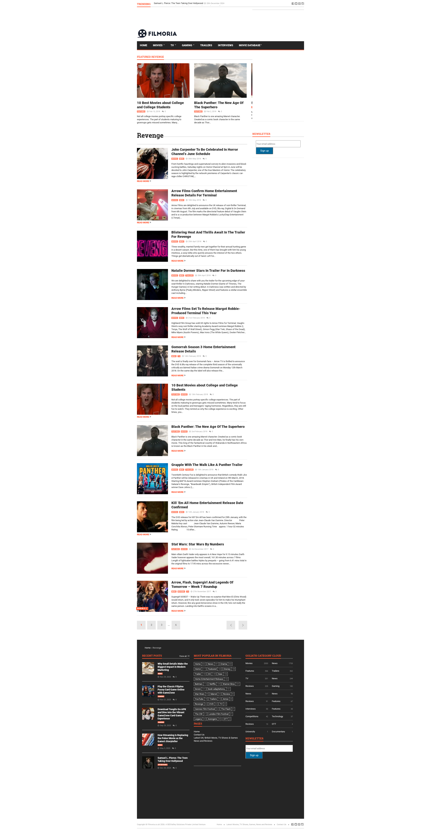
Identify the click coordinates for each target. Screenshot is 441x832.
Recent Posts (152, 655)
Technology (277, 716)
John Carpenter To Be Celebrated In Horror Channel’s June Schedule (204, 151)
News (182, 159)
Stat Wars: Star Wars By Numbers (197, 544)
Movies (158, 45)
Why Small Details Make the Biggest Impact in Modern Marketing (173, 666)
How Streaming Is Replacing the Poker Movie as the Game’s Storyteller (173, 738)
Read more (143, 181)
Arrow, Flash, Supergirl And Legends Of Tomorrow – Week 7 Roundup (202, 584)
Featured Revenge (150, 57)
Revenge (150, 135)
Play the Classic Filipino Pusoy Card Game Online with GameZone (171, 689)
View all (183, 656)
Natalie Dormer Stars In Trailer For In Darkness (208, 270)
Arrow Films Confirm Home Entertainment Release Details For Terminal (204, 193)
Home (143, 45)
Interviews (225, 45)
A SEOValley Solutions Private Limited (182, 824)
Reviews (181, 591)
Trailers (206, 45)
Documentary (278, 731)
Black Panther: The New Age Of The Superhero (208, 427)
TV (173, 45)
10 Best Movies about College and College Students (160, 105)
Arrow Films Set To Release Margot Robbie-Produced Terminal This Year (205, 311)
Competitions (251, 716)
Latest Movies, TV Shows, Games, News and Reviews (249, 824)
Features (141, 111)
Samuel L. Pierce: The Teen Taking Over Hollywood (179, 4)
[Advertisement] (241, 18)
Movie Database (249, 45)
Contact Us (199, 734)
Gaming (187, 45)
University (250, 731)
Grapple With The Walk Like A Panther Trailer (207, 465)
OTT (274, 724)
